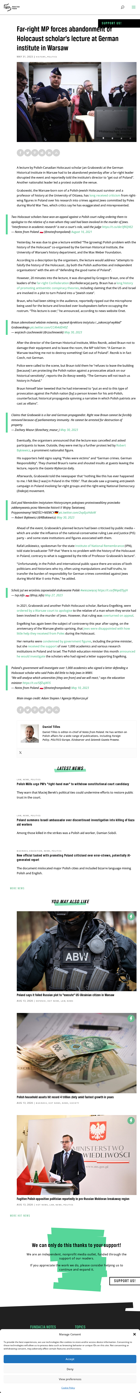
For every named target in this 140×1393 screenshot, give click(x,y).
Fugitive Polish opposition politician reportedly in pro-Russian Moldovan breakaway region (73, 1199)
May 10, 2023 (80, 688)
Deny (70, 1369)
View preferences (70, 1379)
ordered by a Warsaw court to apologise (44, 611)
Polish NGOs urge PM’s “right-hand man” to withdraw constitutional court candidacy (73, 784)
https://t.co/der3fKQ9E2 (117, 227)
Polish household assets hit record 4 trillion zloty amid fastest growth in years (65, 1097)
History (41, 56)
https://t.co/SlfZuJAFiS (37, 683)
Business (22, 851)
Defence (41, 1001)
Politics (52, 56)
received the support (42, 646)
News (26, 779)
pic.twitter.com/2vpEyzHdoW (77, 513)
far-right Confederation (53, 283)
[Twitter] (20, 753)
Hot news (53, 1001)
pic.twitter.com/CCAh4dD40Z (49, 327)
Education (35, 851)
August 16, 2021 (81, 232)
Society (74, 1103)
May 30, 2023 (73, 332)
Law (19, 779)
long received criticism (105, 195)
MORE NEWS (17, 888)
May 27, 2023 (54, 595)
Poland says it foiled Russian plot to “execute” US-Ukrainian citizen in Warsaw (65, 995)
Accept (70, 1359)
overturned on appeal (118, 616)
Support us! (112, 23)
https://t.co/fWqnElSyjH (113, 590)
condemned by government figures (67, 641)
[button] (134, 1334)
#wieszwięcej (88, 590)
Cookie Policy (68, 1387)
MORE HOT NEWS (20, 1215)
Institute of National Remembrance (99, 546)
